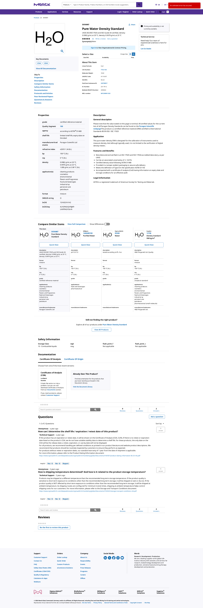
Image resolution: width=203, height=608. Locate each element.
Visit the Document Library (82, 387)
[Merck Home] (42, 4)
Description (39, 80)
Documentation (40, 90)
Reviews (37, 103)
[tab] (38, 17)
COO (46, 63)
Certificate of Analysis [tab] (50, 359)
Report (66, 463)
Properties (38, 77)
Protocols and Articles (43, 93)
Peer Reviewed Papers (43, 96)
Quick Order (150, 12)
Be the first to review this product (55, 528)
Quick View (53, 245)
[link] (44, 405)
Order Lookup (137, 12)
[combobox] (102, 4)
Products (36, 18)
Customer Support (53, 395)
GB (159, 5)
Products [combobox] (66, 5)
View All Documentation (46, 68)
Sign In (93, 48)
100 (61, 126)
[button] (123, 12)
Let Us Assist (146, 49)
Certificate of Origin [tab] (73, 359)
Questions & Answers (43, 100)
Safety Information (42, 87)
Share (133, 25)
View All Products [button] (101, 330)
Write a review (100, 39)
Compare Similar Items (44, 84)
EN (165, 5)
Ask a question (112, 39)
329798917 (104, 83)
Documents (51, 390)
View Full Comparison (76, 224)
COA (39, 63)
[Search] (139, 4)
